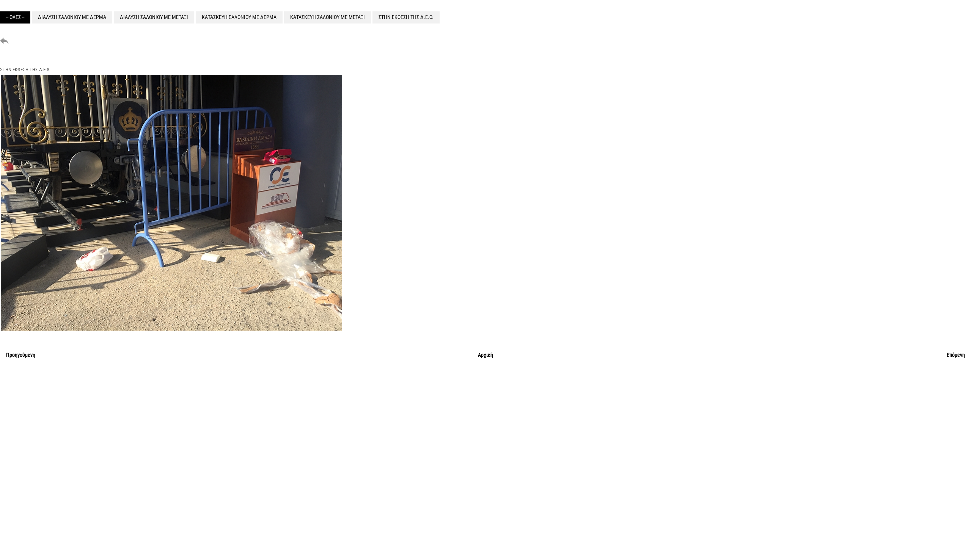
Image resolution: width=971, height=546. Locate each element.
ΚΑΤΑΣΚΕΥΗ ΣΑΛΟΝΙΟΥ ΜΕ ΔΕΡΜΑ (239, 17)
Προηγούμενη (20, 355)
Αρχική (485, 355)
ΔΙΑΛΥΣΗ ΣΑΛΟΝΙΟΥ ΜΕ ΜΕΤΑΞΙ (154, 17)
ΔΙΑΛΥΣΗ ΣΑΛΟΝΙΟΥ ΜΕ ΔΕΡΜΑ (72, 17)
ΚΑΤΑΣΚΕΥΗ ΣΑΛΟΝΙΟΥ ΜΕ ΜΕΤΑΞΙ (327, 17)
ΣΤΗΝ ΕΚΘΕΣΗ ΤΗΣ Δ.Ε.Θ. (406, 17)
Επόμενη (956, 355)
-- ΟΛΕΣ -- (15, 17)
